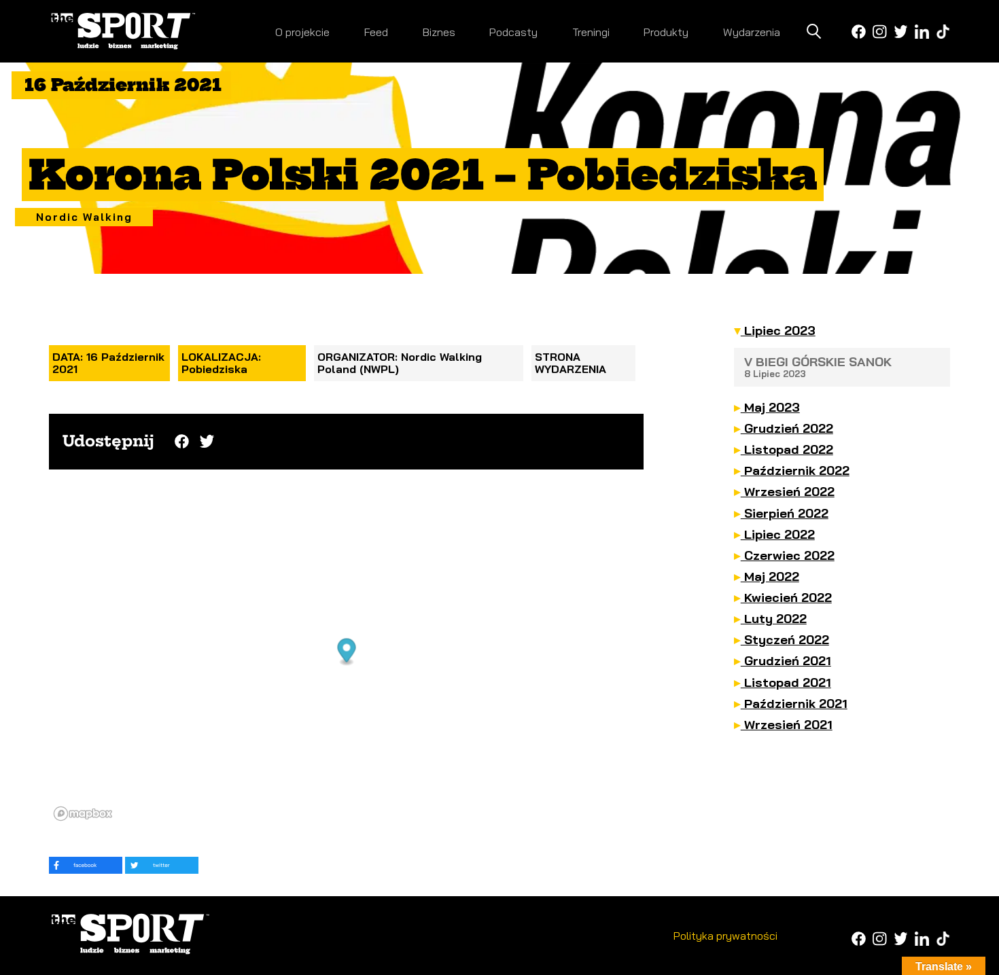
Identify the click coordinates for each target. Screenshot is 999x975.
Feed (376, 32)
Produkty (666, 32)
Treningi (591, 32)
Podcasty (513, 32)
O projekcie (302, 32)
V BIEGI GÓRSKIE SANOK (818, 366)
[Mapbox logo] (83, 813)
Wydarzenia (751, 32)
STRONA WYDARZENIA (570, 363)
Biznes (439, 32)
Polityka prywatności (725, 935)
